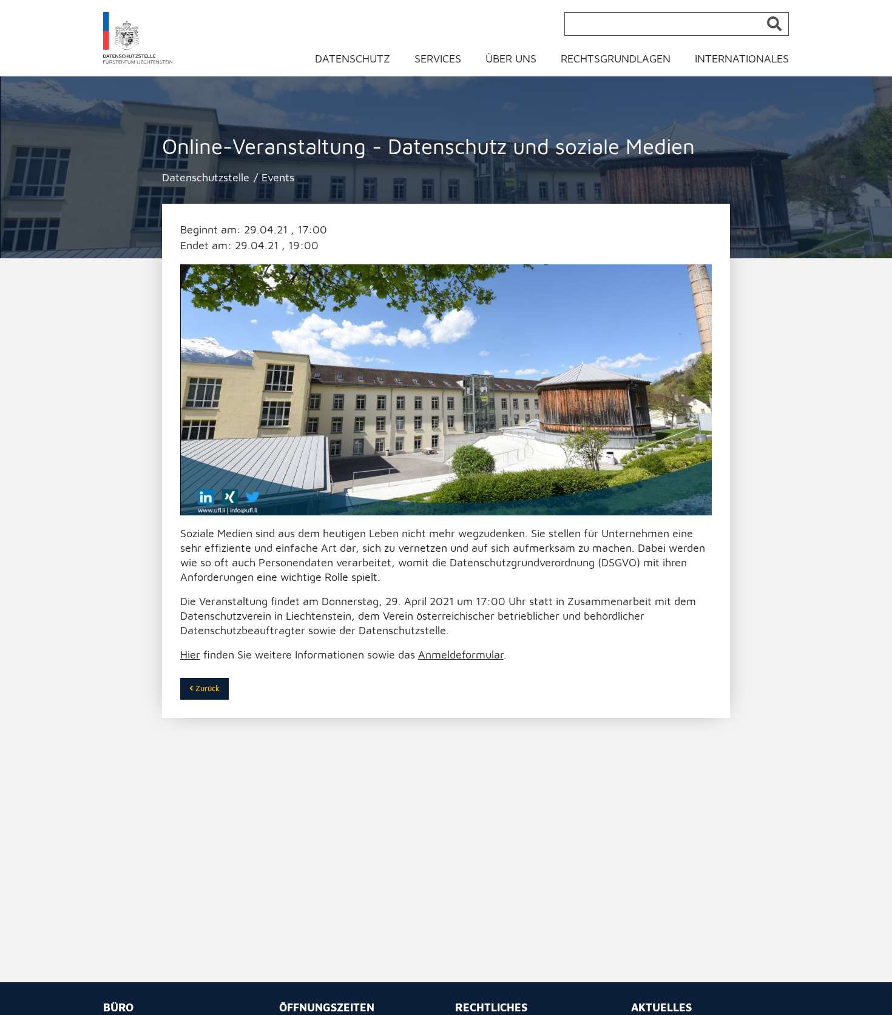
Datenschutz (352, 58)
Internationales (742, 58)
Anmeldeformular (461, 654)
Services (437, 58)
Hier (190, 654)
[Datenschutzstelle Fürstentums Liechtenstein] (138, 37)
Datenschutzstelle (205, 177)
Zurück (206, 688)
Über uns (510, 58)
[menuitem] (360, 61)
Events (278, 177)
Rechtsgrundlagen (616, 58)
